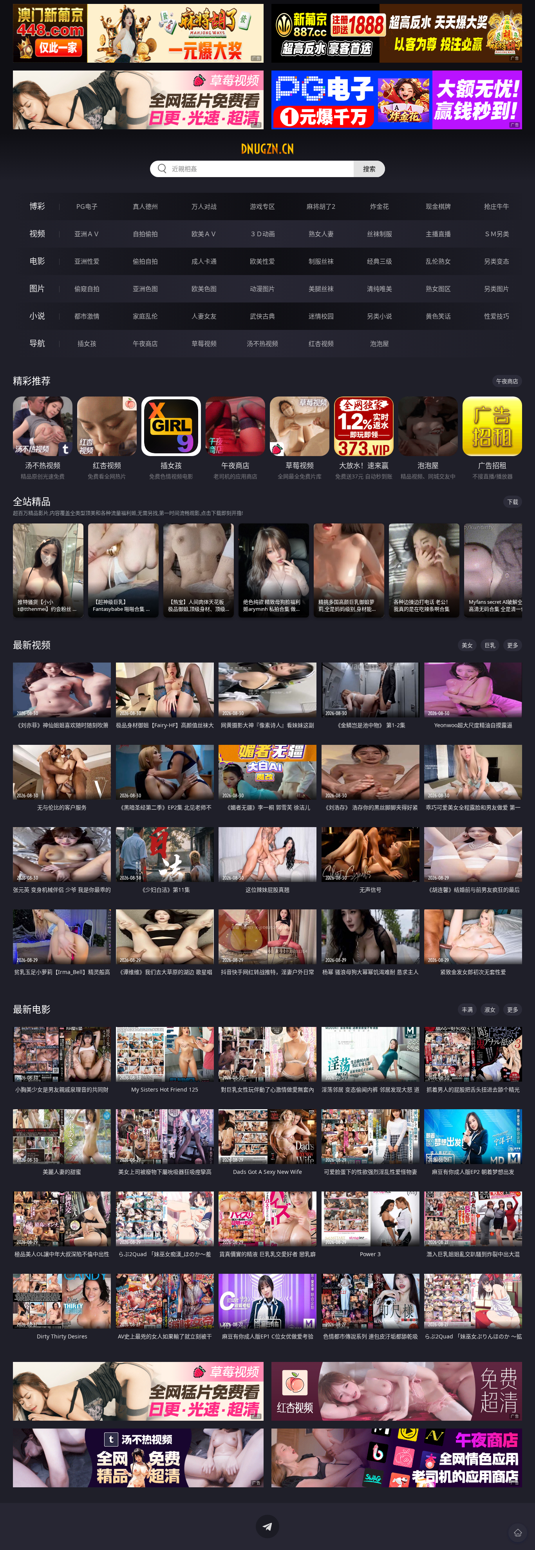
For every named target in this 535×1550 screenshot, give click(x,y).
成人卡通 (204, 261)
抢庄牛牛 (496, 206)
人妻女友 (204, 316)
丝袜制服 (379, 234)
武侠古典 (262, 316)
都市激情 (86, 316)
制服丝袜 (321, 261)
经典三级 (379, 261)
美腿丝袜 (321, 288)
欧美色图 (204, 288)
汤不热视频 (262, 343)
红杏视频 (321, 343)
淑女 (489, 1009)
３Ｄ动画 (262, 234)
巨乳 (489, 645)
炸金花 (379, 206)
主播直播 (438, 234)
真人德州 (145, 206)
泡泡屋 (379, 343)
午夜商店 (145, 343)
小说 (37, 316)
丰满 (467, 1009)
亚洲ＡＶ (86, 234)
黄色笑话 (438, 316)
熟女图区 (438, 288)
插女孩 (87, 343)
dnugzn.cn (267, 149)
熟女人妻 (321, 234)
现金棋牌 (438, 206)
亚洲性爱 (86, 261)
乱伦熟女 (438, 261)
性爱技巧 (496, 316)
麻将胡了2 (321, 206)
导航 (37, 343)
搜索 (369, 169)
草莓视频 (204, 343)
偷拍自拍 (145, 261)
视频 (37, 233)
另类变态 (496, 261)
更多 (512, 645)
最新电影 (32, 1009)
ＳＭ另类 (496, 234)
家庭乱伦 (145, 316)
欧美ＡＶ (204, 234)
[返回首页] (517, 1532)
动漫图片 (262, 288)
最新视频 (32, 644)
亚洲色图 (145, 288)
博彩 (37, 206)
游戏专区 (262, 206)
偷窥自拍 (86, 288)
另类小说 (379, 316)
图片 (37, 288)
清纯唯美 (379, 288)
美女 (467, 645)
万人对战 (204, 206)
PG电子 (87, 206)
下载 (512, 501)
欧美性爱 (262, 261)
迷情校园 (321, 316)
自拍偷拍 (145, 234)
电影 (37, 261)
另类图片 (496, 288)
